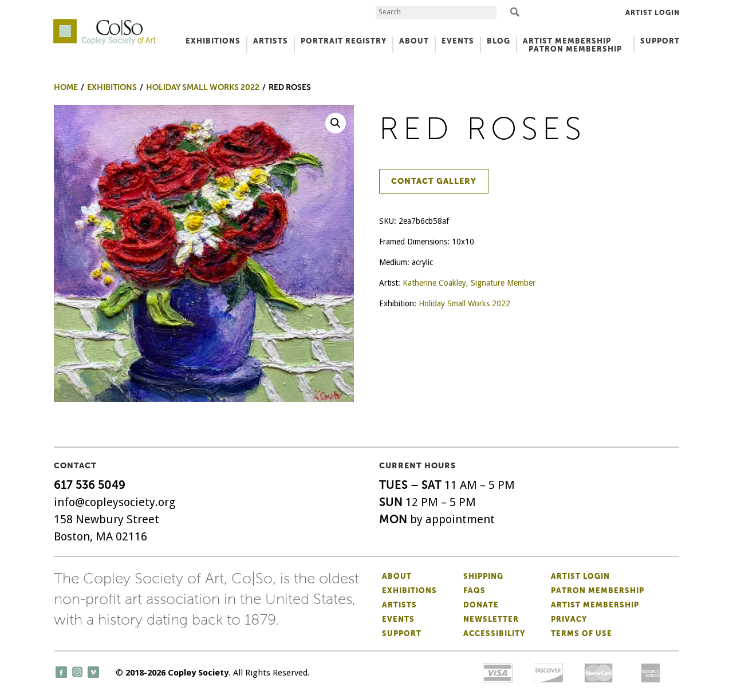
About (397, 576)
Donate (481, 605)
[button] (335, 123)
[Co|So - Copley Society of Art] (104, 22)
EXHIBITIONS (213, 41)
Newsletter (491, 619)
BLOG (498, 41)
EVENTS (458, 41)
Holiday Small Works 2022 (464, 303)
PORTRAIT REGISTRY (344, 41)
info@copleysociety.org (114, 502)
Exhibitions (409, 590)
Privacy (569, 619)
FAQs (474, 590)
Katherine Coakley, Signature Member (469, 282)
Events (398, 619)
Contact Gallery (433, 181)
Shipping (483, 576)
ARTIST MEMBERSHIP (567, 41)
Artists (399, 605)
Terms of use (581, 633)
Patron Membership (597, 590)
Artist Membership (595, 605)
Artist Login (652, 13)
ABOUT (414, 41)
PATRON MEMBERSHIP (575, 49)
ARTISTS (270, 41)
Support (660, 41)
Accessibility (494, 633)
